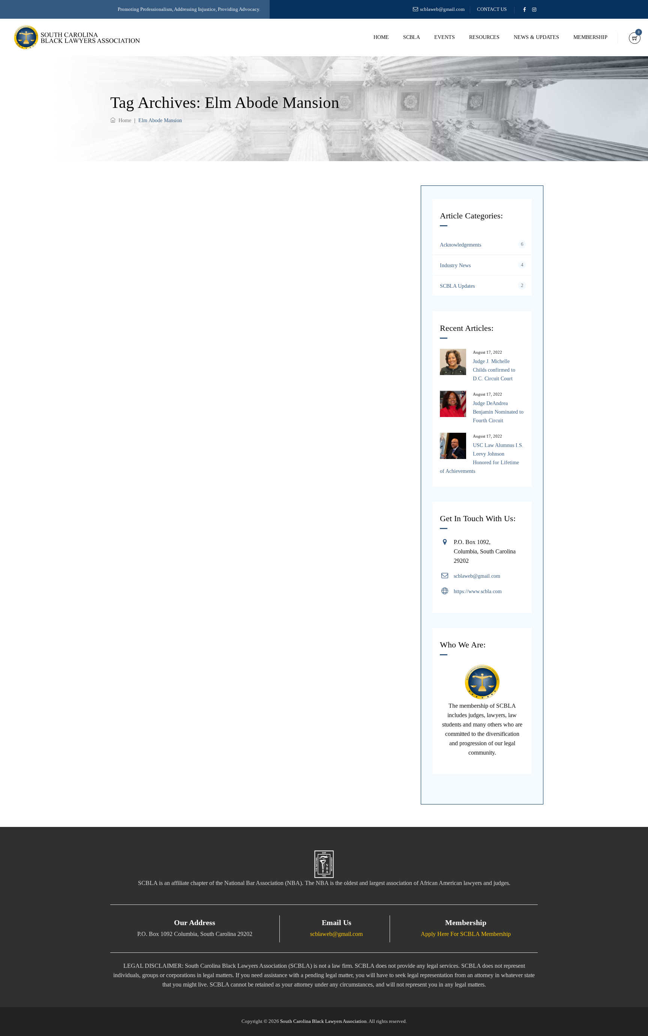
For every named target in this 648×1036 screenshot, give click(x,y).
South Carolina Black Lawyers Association (323, 1021)
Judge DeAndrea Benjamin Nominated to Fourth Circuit (498, 412)
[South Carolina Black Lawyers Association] (76, 37)
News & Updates (536, 37)
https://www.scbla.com (478, 591)
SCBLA (411, 37)
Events (444, 37)
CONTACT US (492, 9)
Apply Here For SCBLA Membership (466, 934)
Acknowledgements (460, 245)
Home (381, 37)
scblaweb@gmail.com (442, 9)
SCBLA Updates (457, 286)
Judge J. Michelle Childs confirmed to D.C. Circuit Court (494, 370)
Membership (590, 37)
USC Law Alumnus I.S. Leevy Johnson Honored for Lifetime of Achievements (482, 458)
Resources (484, 37)
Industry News (455, 265)
